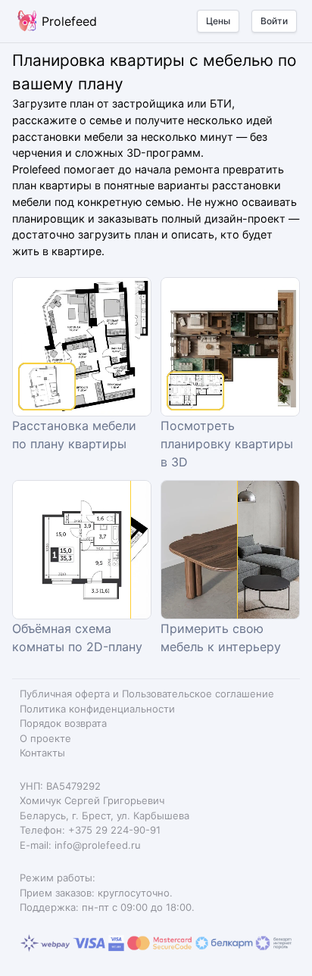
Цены (218, 21)
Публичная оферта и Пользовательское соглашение (147, 694)
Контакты (42, 753)
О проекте (45, 738)
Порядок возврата (63, 723)
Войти (274, 21)
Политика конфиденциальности (97, 709)
